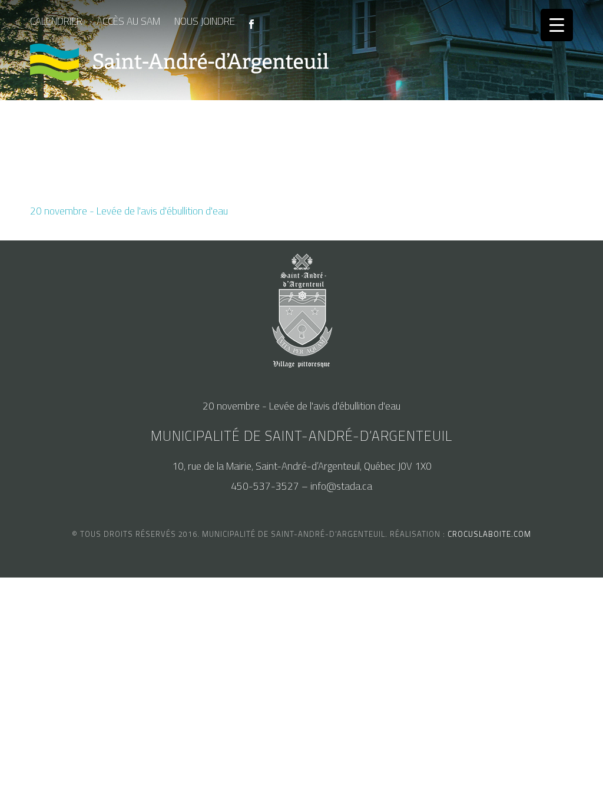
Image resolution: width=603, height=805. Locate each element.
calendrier (56, 21)
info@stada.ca (341, 486)
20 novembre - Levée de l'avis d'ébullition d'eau (129, 211)
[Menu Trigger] (557, 25)
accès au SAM (128, 21)
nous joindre (204, 21)
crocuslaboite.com (489, 534)
